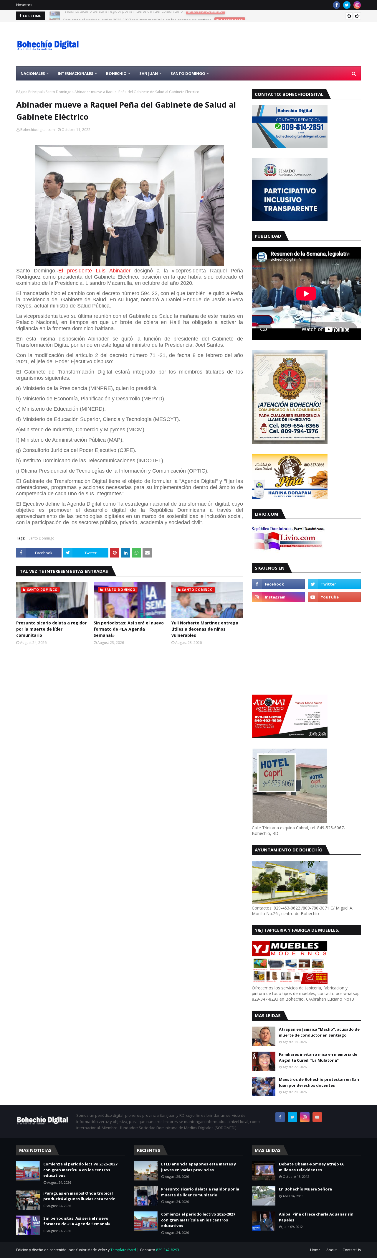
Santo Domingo (59, 91)
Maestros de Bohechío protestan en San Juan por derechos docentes (319, 1082)
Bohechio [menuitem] (116, 73)
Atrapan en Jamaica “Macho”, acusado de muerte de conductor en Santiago (319, 1032)
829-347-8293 (167, 1249)
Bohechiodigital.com (37, 129)
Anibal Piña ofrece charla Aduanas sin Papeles (316, 1217)
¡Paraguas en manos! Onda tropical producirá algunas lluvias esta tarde (79, 1196)
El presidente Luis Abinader (94, 271)
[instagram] (357, 5)
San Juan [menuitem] (148, 73)
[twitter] (346, 5)
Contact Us (352, 1249)
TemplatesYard (123, 1249)
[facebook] (336, 5)
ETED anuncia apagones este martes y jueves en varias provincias (198, 1167)
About (331, 1249)
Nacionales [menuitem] (33, 73)
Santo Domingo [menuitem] (188, 73)
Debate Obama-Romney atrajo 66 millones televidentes (311, 1167)
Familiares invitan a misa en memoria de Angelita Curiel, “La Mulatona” (318, 1057)
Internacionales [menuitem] (75, 73)
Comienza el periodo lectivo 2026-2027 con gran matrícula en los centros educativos (137, 16)
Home (315, 1249)
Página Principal (29, 91)
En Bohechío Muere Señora (305, 1189)
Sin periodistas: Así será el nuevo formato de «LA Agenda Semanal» (129, 629)
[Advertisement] (253, 44)
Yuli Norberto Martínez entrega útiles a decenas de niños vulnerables (204, 629)
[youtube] (334, 597)
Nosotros (24, 4)
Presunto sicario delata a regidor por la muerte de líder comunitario (51, 629)
